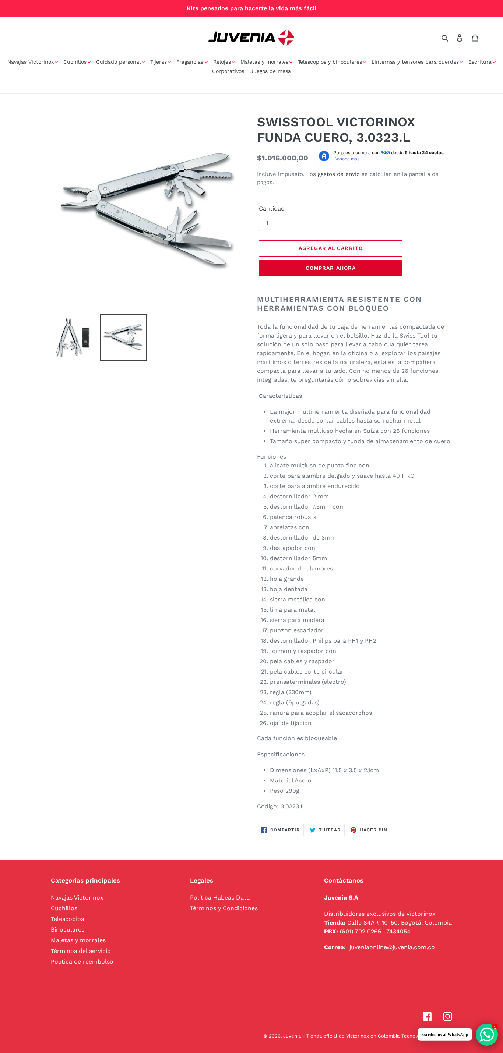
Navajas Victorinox (77, 897)
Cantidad (272, 208)
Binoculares (67, 929)
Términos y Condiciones (224, 908)
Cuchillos (64, 908)
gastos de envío (339, 174)
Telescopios (67, 918)
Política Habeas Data (220, 897)
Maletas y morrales (78, 940)
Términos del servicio (81, 950)
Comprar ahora (331, 268)
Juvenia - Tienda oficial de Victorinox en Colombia (341, 1036)
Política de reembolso (82, 961)
